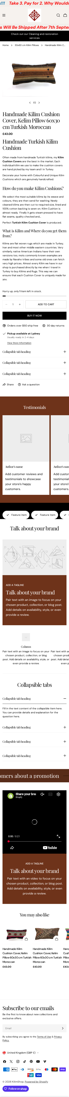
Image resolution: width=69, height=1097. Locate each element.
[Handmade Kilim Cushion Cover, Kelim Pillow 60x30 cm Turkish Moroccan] (17, 933)
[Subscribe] (62, 1028)
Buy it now (34, 315)
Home (6, 45)
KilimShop (18, 1081)
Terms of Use (44, 1036)
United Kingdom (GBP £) (21, 1052)
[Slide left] (30, 102)
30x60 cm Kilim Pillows (27, 45)
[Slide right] (39, 102)
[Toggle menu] (4, 15)
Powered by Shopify (36, 1081)
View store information (19, 343)
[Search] (58, 15)
